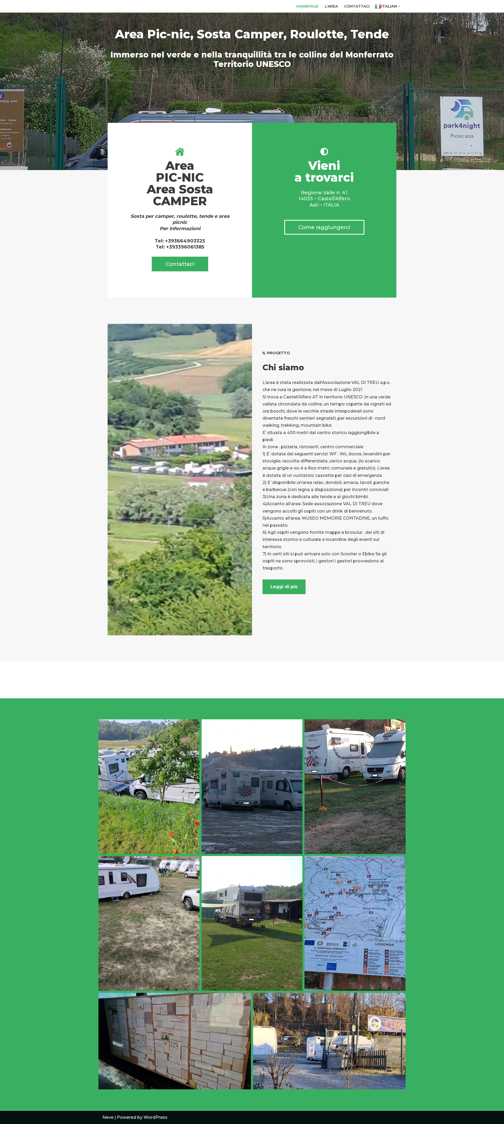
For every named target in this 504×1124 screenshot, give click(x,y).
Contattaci (357, 6)
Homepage (307, 6)
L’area (331, 6)
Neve (107, 1117)
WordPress (155, 1117)
